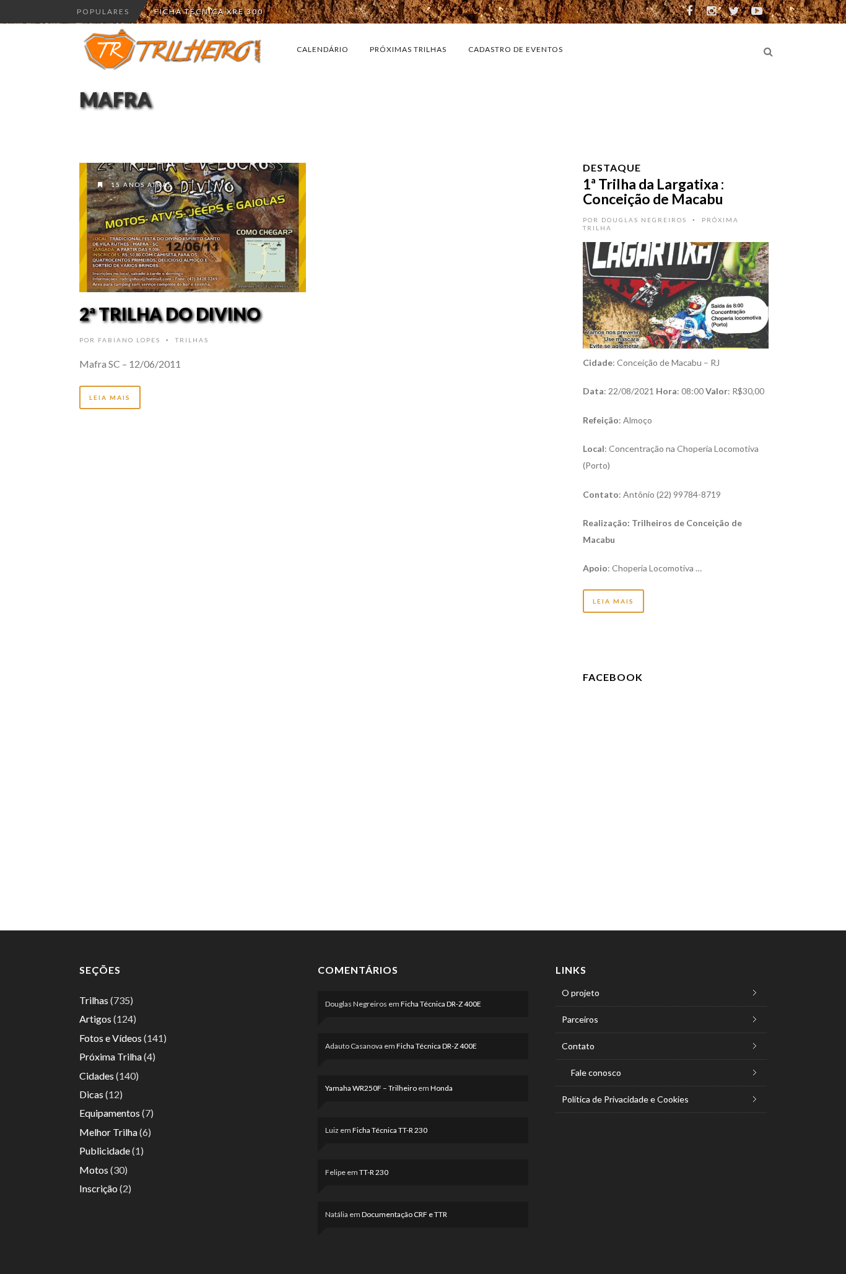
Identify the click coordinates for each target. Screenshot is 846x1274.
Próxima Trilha (110, 1056)
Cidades (96, 1075)
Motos (93, 1170)
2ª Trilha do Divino (170, 313)
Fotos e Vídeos (110, 1038)
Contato (578, 1046)
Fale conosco (596, 1072)
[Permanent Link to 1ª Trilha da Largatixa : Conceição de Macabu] (676, 293)
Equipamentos (109, 1113)
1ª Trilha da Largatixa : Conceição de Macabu (653, 191)
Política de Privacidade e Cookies (625, 1099)
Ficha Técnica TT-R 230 (389, 1130)
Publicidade (104, 1150)
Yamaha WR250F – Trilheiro (371, 1088)
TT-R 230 (373, 1172)
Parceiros (580, 1019)
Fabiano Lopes (129, 340)
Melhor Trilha (108, 1132)
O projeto (581, 992)
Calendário (323, 49)
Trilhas (192, 340)
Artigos (95, 1019)
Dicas (91, 1094)
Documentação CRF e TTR (404, 1214)
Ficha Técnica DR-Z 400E (441, 1003)
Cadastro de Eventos (515, 49)
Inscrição (98, 1188)
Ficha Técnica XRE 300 (208, 11)
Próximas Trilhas (408, 49)
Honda (441, 1088)
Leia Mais (110, 397)
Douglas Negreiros (644, 219)
